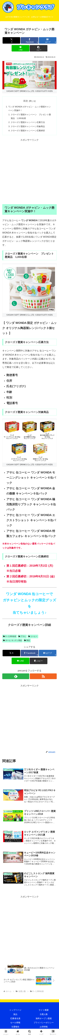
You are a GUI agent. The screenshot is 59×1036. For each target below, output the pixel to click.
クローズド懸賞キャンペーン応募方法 (28, 122)
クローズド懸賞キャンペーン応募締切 (28, 130)
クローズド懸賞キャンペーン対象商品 (28, 126)
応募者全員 (15, 1018)
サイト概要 (44, 1010)
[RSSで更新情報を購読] (43, 676)
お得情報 (44, 1027)
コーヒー (34, 636)
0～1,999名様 (10, 636)
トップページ (15, 1010)
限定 (28, 640)
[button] (38, 48)
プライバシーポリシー (44, 1022)
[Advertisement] (29, 171)
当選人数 (44, 1014)
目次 (25, 101)
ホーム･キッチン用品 (13, 640)
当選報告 (15, 1027)
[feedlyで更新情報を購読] (15, 676)
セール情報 (15, 1022)
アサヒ (23, 636)
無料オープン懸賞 (44, 1018)
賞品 (15, 1014)
